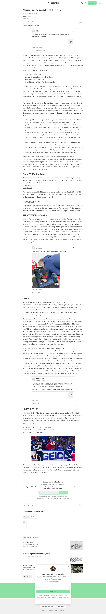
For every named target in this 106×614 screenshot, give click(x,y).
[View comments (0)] (28, 22)
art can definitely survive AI (30, 544)
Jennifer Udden (27, 16)
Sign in (101, 3)
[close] (69, 567)
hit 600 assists (46, 232)
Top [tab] (25, 537)
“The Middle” (70, 58)
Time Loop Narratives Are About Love (36, 348)
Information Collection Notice (52, 597)
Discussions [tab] (35, 537)
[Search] (82, 3)
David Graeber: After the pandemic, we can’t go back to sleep (44, 319)
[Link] (20, 174)
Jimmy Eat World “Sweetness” (43, 430)
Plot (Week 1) (27, 188)
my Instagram (43, 194)
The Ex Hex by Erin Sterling (41, 427)
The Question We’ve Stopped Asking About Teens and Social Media (50, 419)
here (39, 467)
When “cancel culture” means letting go (37, 415)
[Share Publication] (85, 3)
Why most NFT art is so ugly (53, 418)
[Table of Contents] (2, 307)
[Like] (24, 22)
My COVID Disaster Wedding (33, 302)
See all (26, 577)
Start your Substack (48, 606)
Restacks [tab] (33, 517)
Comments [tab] (27, 517)
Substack (44, 610)
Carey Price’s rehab (29, 237)
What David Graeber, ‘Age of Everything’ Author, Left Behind (57, 413)
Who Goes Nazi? (28, 413)
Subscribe (92, 3)
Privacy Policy (65, 597)
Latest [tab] (29, 537)
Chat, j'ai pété (28, 542)
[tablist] (30, 516)
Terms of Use (61, 595)
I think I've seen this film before (32, 556)
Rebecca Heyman (29, 192)
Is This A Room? (39, 432)
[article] (53, 546)
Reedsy (46, 472)
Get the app (61, 606)
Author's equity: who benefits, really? (37, 554)
